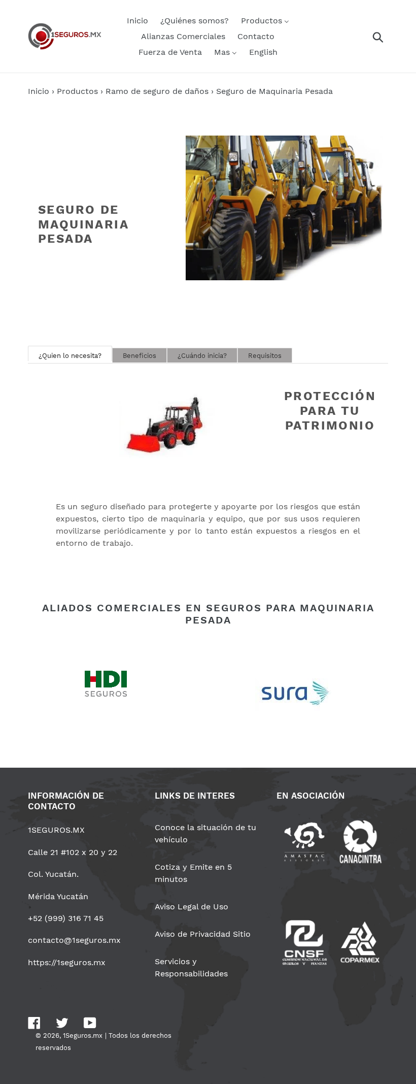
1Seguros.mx (82, 1035)
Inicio (38, 91)
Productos (77, 91)
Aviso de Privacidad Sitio (203, 934)
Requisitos (265, 355)
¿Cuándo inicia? (202, 355)
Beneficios (139, 355)
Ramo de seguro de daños (157, 91)
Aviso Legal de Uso (191, 906)
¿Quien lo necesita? (70, 355)
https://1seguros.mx (67, 962)
